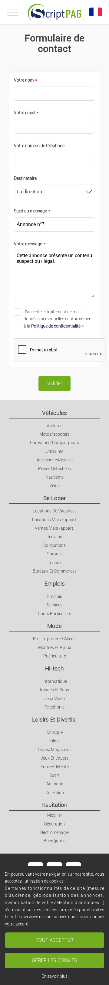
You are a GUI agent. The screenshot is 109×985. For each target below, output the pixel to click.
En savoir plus (54, 976)
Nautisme (54, 477)
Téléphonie (54, 707)
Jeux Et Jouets (54, 758)
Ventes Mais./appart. (54, 528)
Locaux (54, 562)
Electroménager (54, 832)
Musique (55, 732)
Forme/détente (55, 766)
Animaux (54, 783)
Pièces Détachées (54, 468)
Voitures (54, 425)
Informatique (54, 681)
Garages (55, 553)
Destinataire (25, 178)
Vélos (54, 485)
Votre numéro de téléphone (39, 145)
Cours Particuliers (54, 613)
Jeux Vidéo (54, 698)
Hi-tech (54, 668)
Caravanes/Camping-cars (54, 442)
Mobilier (54, 815)
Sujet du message (30, 210)
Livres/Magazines (54, 749)
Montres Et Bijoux (54, 647)
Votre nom (24, 80)
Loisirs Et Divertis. (54, 719)
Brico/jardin (55, 840)
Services (54, 604)
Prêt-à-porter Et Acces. (54, 638)
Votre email (24, 112)
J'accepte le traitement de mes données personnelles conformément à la (58, 318)
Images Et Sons (54, 689)
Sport (54, 775)
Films (55, 740)
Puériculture (54, 656)
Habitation (54, 804)
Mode (54, 625)
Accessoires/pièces (55, 459)
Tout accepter (54, 940)
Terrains (54, 536)
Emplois (55, 583)
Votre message (28, 243)
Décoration (54, 824)
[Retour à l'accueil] (54, 12)
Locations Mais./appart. (54, 519)
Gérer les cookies (54, 960)
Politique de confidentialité (56, 326)
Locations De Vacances (55, 511)
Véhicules (54, 412)
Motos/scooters (54, 434)
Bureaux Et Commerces (55, 571)
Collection (54, 792)
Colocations (54, 545)
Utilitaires (54, 451)
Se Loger (54, 498)
